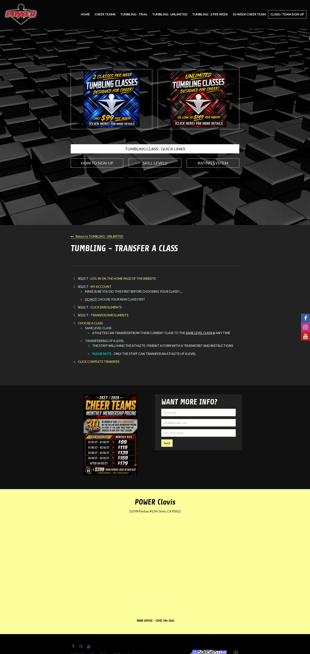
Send (167, 443)
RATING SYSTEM (213, 163)
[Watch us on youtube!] (305, 336)
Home (85, 14)
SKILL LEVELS (155, 163)
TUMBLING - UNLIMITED (169, 14)
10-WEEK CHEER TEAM (249, 14)
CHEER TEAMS (105, 14)
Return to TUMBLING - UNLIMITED (99, 236)
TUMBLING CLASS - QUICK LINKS (155, 148)
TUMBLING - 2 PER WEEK (210, 14)
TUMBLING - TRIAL (133, 14)
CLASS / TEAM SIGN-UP (287, 14)
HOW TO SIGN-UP (97, 163)
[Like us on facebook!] (305, 318)
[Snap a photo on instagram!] (305, 327)
